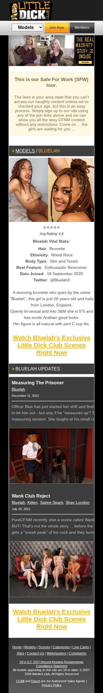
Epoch (35, 681)
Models (25, 150)
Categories (61, 647)
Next (85, 50)
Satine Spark (51, 502)
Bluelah (18, 389)
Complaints (77, 653)
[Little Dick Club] (51, 10)
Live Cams (80, 647)
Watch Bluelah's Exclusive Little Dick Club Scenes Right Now (51, 345)
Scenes (44, 647)
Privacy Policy (52, 685)
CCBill (20, 681)
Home (17, 647)
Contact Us (35, 653)
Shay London (78, 502)
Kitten (32, 502)
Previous (17, 50)
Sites (20, 653)
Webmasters (56, 653)
